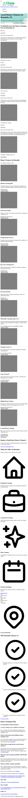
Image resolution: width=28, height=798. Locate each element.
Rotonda (17, 771)
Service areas (3, 6)
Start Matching (16, 23)
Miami (14, 782)
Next (5, 157)
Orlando (17, 782)
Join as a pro (9, 6)
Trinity (2, 782)
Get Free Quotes (4, 446)
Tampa (11, 782)
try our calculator (11, 741)
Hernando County (19, 787)
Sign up (13, 6)
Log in (16, 6)
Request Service (4, 593)
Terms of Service (4, 794)
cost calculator (5, 752)
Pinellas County (7, 788)
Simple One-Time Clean (15, 775)
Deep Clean (7, 775)
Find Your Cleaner (4, 718)
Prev (2, 157)
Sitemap (16, 794)
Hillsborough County (11, 787)
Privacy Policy (11, 794)
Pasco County (4, 787)
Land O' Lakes (6, 782)
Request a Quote (4, 190)
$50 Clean (3, 775)
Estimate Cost (11, 446)
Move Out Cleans (7, 777)
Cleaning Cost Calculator (16, 777)
